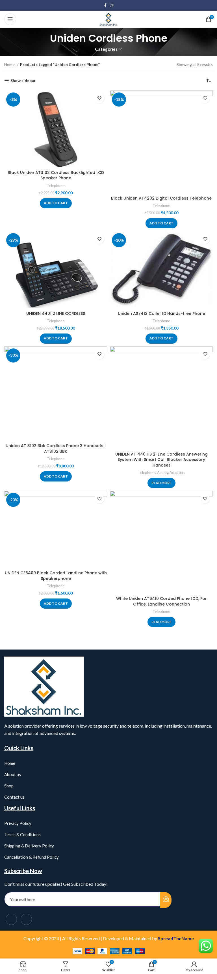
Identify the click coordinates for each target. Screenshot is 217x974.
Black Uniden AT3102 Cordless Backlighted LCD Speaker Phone (56, 175)
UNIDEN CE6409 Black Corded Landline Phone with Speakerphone (56, 575)
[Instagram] (26, 919)
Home (10, 64)
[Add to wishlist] (99, 98)
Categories (106, 49)
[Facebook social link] (105, 5)
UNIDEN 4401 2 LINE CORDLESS (55, 313)
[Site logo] (108, 18)
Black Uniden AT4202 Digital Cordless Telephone (161, 198)
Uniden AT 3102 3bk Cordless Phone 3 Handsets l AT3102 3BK (56, 448)
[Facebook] (11, 919)
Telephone (55, 185)
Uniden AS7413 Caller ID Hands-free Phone (161, 313)
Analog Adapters (171, 472)
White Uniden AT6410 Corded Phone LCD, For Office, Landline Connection (161, 601)
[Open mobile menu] (10, 19)
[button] (56, 203)
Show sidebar (23, 80)
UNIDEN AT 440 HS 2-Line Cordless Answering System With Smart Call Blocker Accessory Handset (161, 459)
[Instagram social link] (111, 5)
